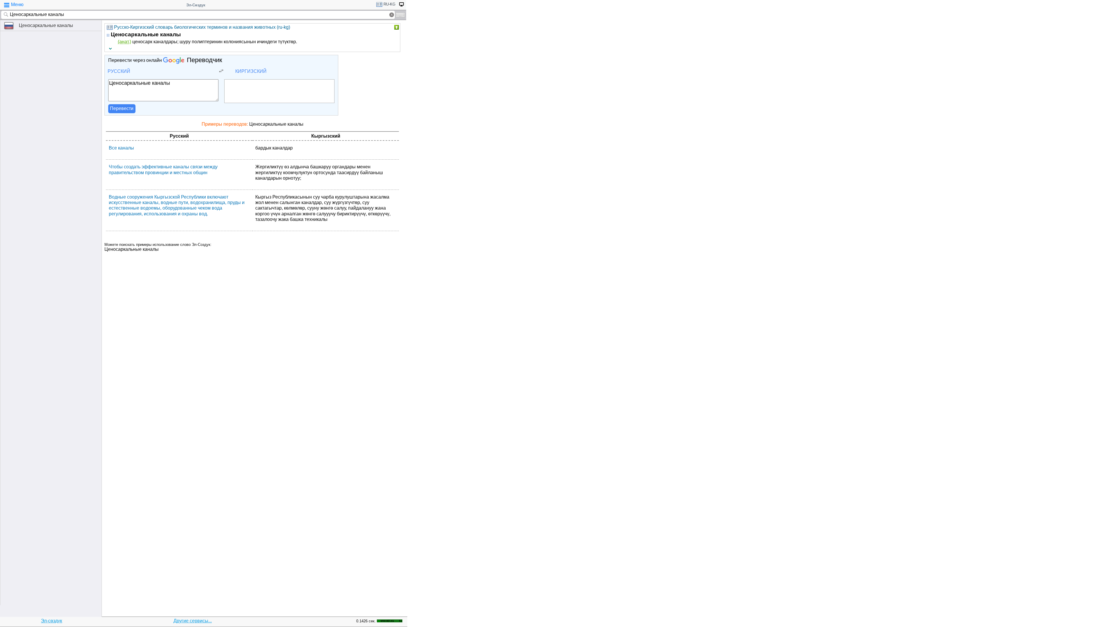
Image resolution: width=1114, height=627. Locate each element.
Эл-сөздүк (51, 620)
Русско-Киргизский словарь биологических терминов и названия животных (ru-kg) (202, 27)
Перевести (121, 108)
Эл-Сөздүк (195, 5)
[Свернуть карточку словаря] (396, 27)
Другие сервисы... (192, 620)
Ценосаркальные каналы (46, 25)
